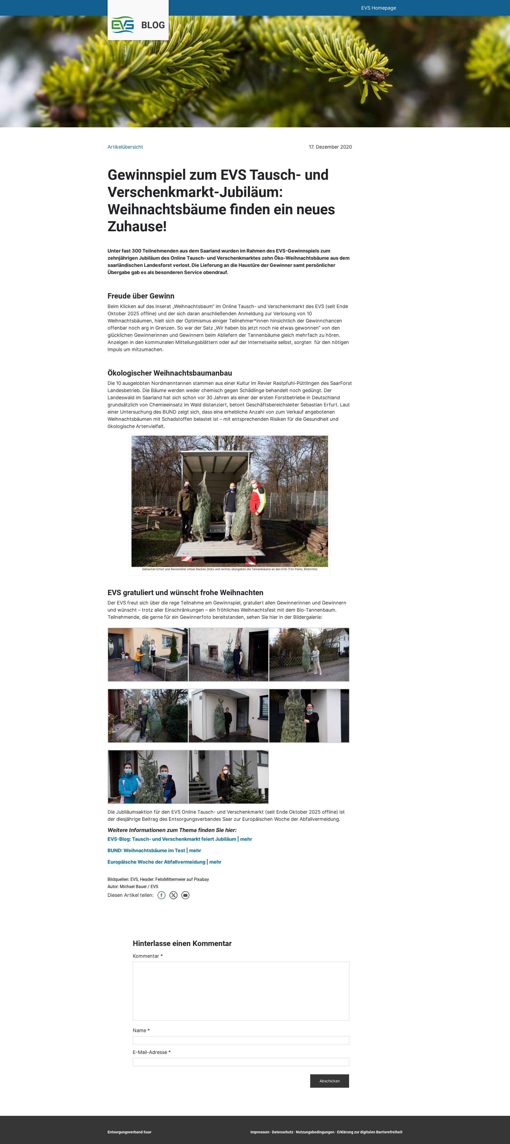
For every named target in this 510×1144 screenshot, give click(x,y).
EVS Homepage (378, 8)
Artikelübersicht (125, 147)
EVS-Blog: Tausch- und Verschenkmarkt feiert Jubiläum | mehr (180, 839)
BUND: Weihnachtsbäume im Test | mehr (154, 850)
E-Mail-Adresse (152, 1052)
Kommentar (148, 956)
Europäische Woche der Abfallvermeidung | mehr (164, 862)
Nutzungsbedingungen (315, 1132)
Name (141, 1030)
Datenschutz (282, 1132)
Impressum (259, 1132)
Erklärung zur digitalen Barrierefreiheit (369, 1132)
